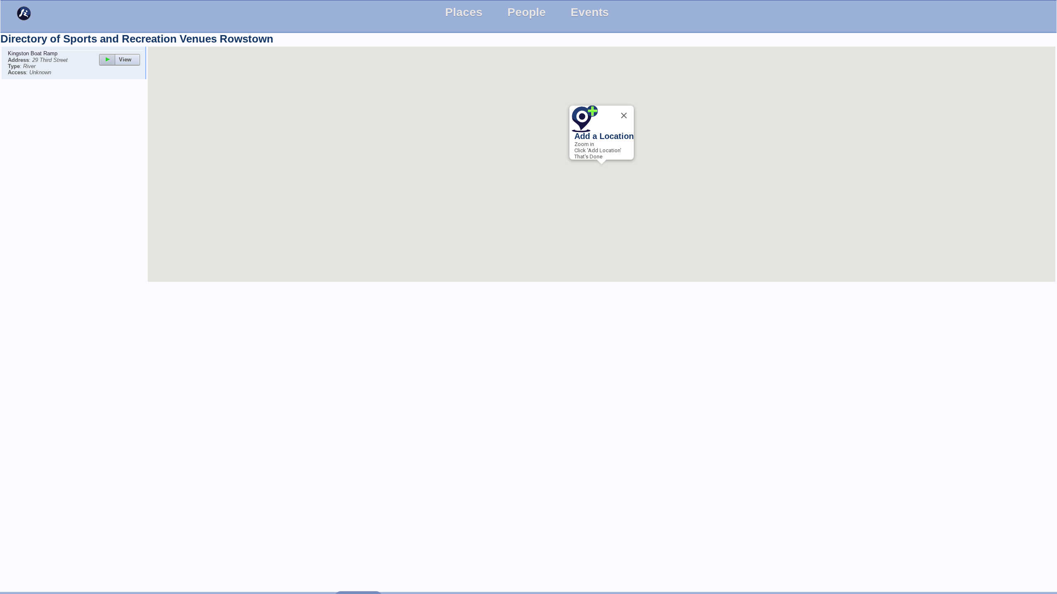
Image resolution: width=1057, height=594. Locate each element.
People (526, 12)
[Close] (624, 115)
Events (590, 12)
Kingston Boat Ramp (32, 53)
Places (464, 12)
